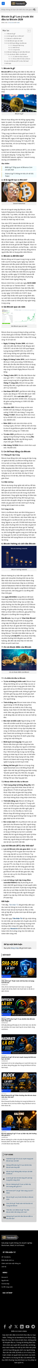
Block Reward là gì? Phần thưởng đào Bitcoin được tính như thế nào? (18, 1096)
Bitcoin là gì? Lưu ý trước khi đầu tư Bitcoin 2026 (19, 1198)
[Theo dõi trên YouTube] (27, 1327)
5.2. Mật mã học (15, 47)
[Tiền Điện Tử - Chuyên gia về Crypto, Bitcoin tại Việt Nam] (19, 3)
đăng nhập (15, 948)
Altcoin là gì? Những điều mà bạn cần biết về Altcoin (19, 1173)
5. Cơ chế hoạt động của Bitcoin (16, 43)
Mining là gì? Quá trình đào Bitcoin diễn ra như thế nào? (19, 1217)
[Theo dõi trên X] (16, 1327)
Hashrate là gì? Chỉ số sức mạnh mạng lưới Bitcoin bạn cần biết (18, 1058)
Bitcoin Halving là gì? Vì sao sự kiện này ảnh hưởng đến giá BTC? (19, 1134)
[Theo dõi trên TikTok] (10, 1327)
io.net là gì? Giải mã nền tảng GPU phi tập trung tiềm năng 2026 (19, 1179)
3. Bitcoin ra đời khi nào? (14, 38)
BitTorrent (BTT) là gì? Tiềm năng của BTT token (19, 1192)
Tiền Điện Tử (14, 905)
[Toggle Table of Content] (28, 30)
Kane (18, 22)
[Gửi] (34, 9)
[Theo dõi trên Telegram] (33, 1327)
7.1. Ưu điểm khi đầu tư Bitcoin (19, 56)
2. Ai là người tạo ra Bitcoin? (15, 36)
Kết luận (8, 63)
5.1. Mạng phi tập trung (17, 45)
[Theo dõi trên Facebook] (5, 1327)
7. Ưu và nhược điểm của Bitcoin (16, 54)
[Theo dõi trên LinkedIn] (22, 1327)
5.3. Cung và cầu (15, 50)
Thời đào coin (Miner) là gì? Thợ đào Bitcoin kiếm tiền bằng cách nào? (17, 1211)
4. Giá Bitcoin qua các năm (14, 41)
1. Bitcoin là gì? (10, 34)
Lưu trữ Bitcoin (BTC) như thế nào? (17, 61)
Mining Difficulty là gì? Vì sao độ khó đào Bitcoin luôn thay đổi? (18, 1020)
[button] (3, 3)
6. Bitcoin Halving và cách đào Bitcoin (18, 52)
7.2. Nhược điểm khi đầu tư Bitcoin (20, 59)
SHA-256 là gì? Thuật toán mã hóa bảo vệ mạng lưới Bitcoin (17, 981)
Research (14, 928)
